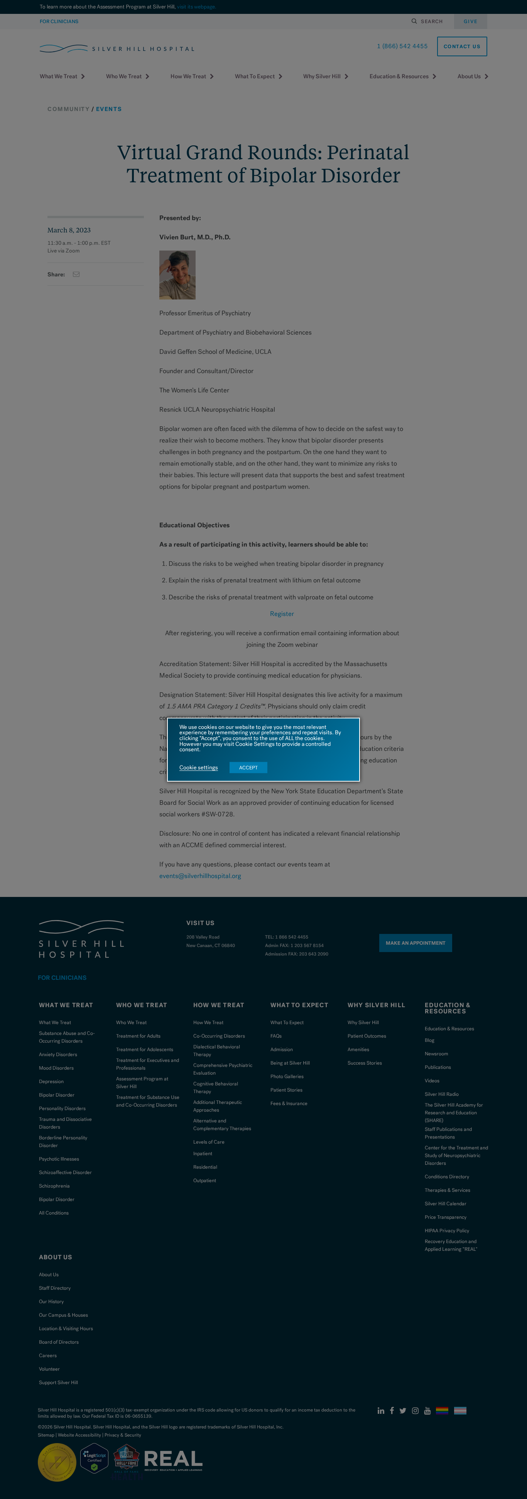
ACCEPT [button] (248, 768)
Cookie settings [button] (198, 768)
